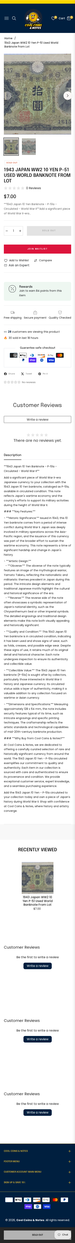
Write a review (37, 419)
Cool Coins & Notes (30, 1220)
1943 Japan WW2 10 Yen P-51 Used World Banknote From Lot (37, 901)
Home (8, 38)
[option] (37, 94)
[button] (12, 382)
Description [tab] (12, 455)
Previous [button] (7, 95)
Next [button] (67, 95)
